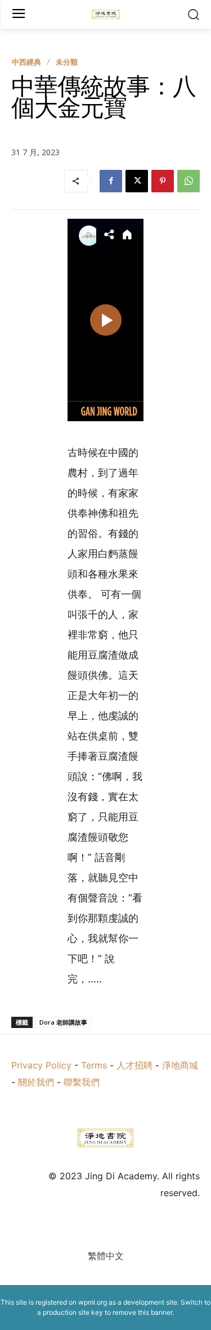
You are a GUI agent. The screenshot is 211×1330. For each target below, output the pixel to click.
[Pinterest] (162, 181)
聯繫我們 (82, 1082)
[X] (136, 181)
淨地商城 (180, 1065)
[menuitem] (105, 1255)
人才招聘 (134, 1065)
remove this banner (142, 1312)
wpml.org (92, 1302)
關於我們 (36, 1082)
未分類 (67, 62)
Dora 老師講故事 (63, 1022)
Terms (94, 1065)
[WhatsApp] (188, 181)
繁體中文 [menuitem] (106, 1255)
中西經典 (26, 62)
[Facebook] (111, 181)
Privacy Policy (41, 1065)
